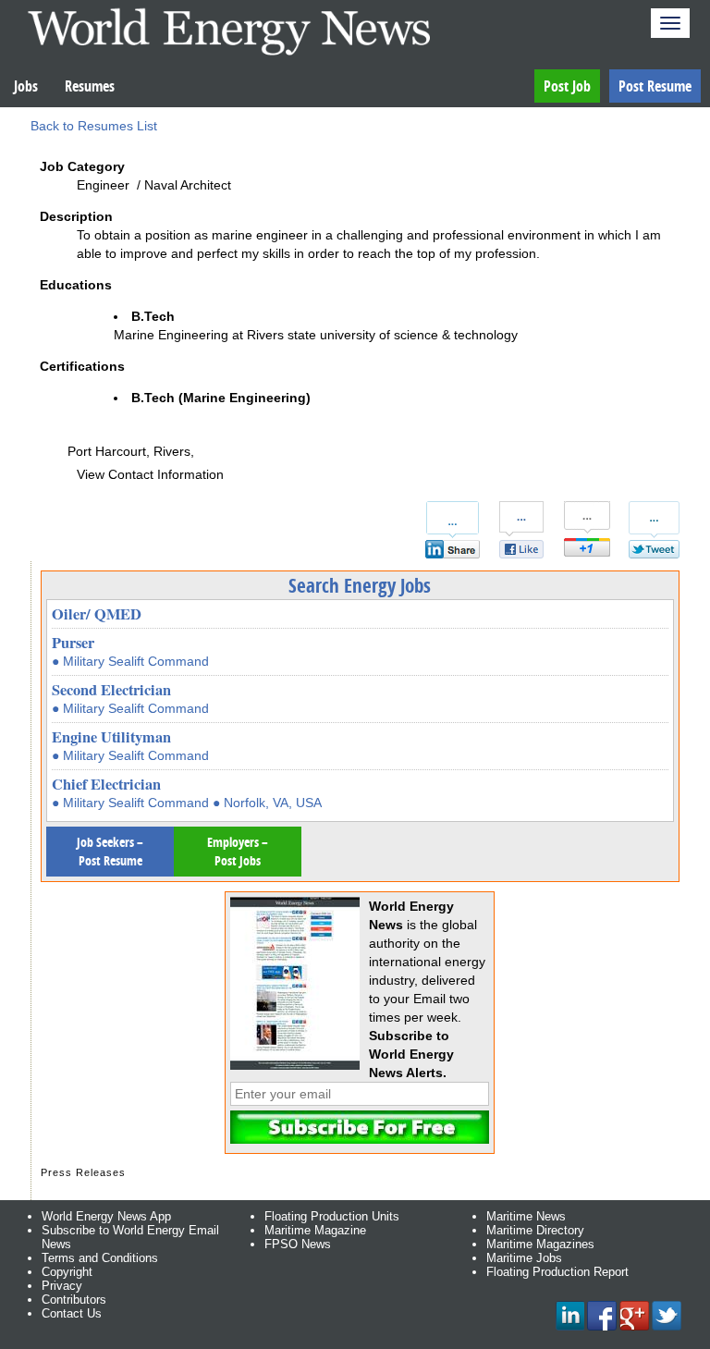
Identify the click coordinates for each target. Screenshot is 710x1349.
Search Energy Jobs (359, 585)
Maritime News (526, 1216)
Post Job (567, 86)
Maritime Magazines (540, 1244)
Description (76, 216)
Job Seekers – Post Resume (110, 851)
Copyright (67, 1272)
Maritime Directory (535, 1230)
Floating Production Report (557, 1272)
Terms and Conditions (100, 1258)
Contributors (74, 1299)
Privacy (62, 1286)
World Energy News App (106, 1216)
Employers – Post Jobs (237, 851)
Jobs (26, 86)
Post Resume (655, 86)
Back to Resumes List (94, 125)
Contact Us (72, 1313)
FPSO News (297, 1244)
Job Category (82, 166)
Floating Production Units (331, 1216)
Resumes (90, 86)
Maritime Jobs (524, 1258)
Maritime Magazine (315, 1230)
